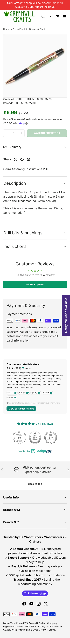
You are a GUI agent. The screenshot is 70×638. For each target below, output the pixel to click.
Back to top (35, 483)
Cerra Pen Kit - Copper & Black (29, 29)
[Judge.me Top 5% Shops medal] (35, 437)
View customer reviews (21, 408)
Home (6, 29)
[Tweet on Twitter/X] (15, 159)
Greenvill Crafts (12, 99)
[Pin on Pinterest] (28, 159)
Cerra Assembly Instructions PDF (26, 169)
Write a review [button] (35, 284)
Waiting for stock (47, 133)
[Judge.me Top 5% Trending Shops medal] (50, 437)
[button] (57, 16)
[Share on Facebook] (22, 159)
